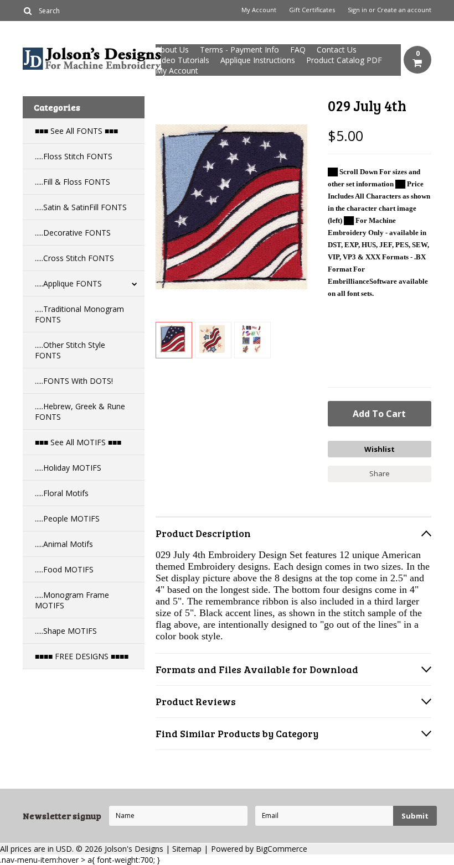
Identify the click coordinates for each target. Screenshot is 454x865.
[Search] (27, 10)
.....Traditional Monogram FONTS (79, 314)
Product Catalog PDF (344, 60)
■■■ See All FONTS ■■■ (76, 131)
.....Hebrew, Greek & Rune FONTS (80, 411)
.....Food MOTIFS (64, 569)
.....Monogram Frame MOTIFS (72, 600)
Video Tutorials (182, 60)
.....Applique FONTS (68, 283)
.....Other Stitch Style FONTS (70, 350)
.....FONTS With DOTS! (74, 381)
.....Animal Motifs (64, 544)
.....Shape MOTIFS (66, 631)
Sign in (357, 10)
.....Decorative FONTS (73, 232)
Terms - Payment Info (239, 49)
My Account (258, 10)
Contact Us (337, 49)
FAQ (298, 49)
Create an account (404, 10)
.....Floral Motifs (62, 493)
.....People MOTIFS (67, 518)
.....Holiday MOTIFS (68, 467)
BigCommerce (281, 848)
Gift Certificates (312, 10)
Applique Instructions (257, 60)
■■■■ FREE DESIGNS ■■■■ (81, 656)
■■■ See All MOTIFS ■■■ (78, 442)
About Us (172, 49)
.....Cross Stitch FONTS (74, 258)
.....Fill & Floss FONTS (72, 181)
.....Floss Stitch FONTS (73, 156)
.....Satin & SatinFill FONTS (81, 207)
